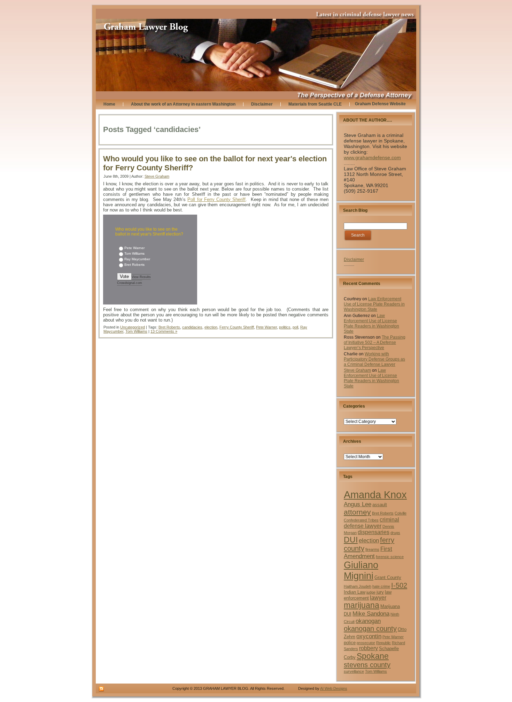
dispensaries (373, 532)
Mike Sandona (370, 613)
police (350, 642)
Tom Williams (136, 331)
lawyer (378, 598)
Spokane (373, 656)
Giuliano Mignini (361, 570)
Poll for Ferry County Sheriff (216, 199)
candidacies (192, 327)
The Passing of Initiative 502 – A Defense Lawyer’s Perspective (374, 342)
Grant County (387, 577)
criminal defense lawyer (371, 523)
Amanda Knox (375, 494)
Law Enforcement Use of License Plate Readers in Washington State (374, 304)
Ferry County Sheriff (236, 327)
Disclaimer (354, 259)
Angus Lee (357, 504)
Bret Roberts (169, 327)
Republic (383, 643)
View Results (141, 277)
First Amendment (368, 552)
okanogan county (370, 628)
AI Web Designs (333, 688)
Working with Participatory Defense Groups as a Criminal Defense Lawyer (374, 359)
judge (370, 592)
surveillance (354, 671)
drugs (395, 533)
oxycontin (368, 636)
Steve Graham (157, 176)
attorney (357, 512)
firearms (372, 549)
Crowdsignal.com (129, 283)
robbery (368, 648)
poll (295, 327)
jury (380, 592)
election (210, 327)
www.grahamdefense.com (372, 157)
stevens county (367, 665)
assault (379, 504)
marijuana (361, 605)
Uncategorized (132, 327)
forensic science (390, 557)
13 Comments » (163, 331)
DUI (351, 539)
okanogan (368, 620)
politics (284, 327)
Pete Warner (266, 327)
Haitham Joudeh (357, 586)
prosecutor (366, 643)
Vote (124, 276)
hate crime (381, 586)
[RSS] (101, 689)
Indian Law (354, 592)
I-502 (399, 585)
